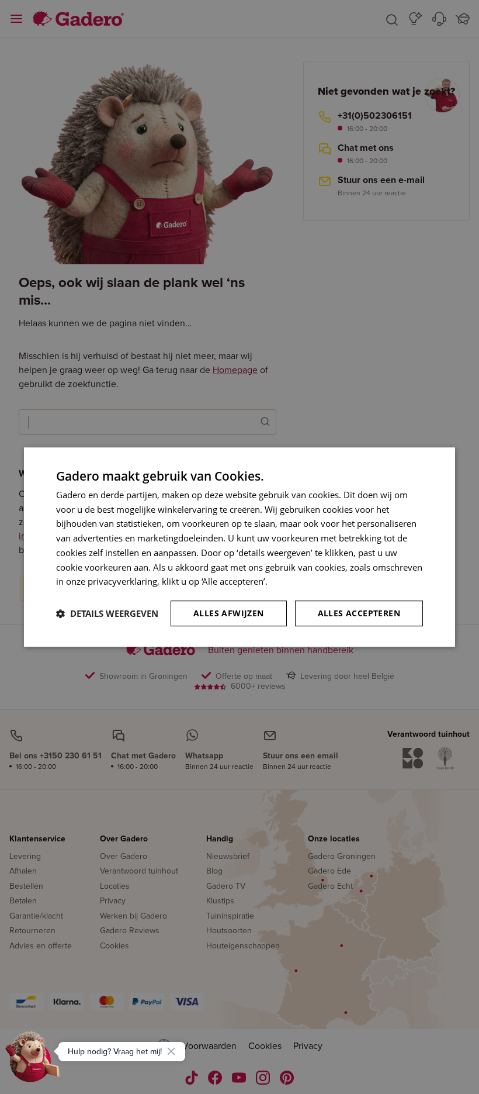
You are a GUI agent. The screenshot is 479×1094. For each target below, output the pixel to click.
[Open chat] (32, 1061)
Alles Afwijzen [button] (228, 613)
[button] (107, 613)
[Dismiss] (171, 1051)
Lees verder (293, 582)
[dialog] (239, 547)
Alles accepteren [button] (359, 613)
